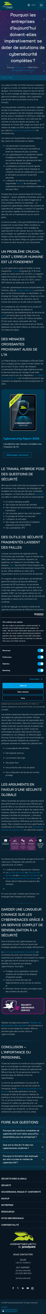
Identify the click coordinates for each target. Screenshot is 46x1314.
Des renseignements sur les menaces (21, 878)
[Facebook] (13, 1288)
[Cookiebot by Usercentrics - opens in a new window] (34, 614)
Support (4, 1307)
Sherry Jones (20, 67)
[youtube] (27, 1288)
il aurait (16, 271)
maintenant (17, 455)
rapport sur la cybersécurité (24, 130)
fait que (20, 183)
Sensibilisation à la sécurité (23, 70)
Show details (34, 679)
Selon (12, 565)
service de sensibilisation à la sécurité (20, 952)
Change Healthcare (25, 290)
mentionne (39, 494)
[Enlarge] (42, 839)
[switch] (40, 657)
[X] (18, 1288)
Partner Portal (10, 1310)
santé (3, 315)
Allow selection (23, 692)
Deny (23, 698)
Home (3, 77)
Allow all (23, 685)
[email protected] (23, 1270)
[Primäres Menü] (41, 5)
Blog (10, 77)
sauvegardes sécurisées (29, 875)
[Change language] (31, 5)
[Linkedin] (23, 1288)
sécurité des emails (16, 872)
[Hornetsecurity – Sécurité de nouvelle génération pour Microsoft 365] (7, 5)
